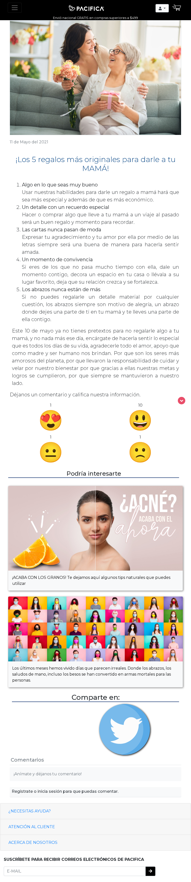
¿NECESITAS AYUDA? (29, 811)
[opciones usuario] (162, 8)
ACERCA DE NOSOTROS (32, 842)
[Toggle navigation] (15, 8)
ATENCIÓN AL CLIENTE (31, 826)
